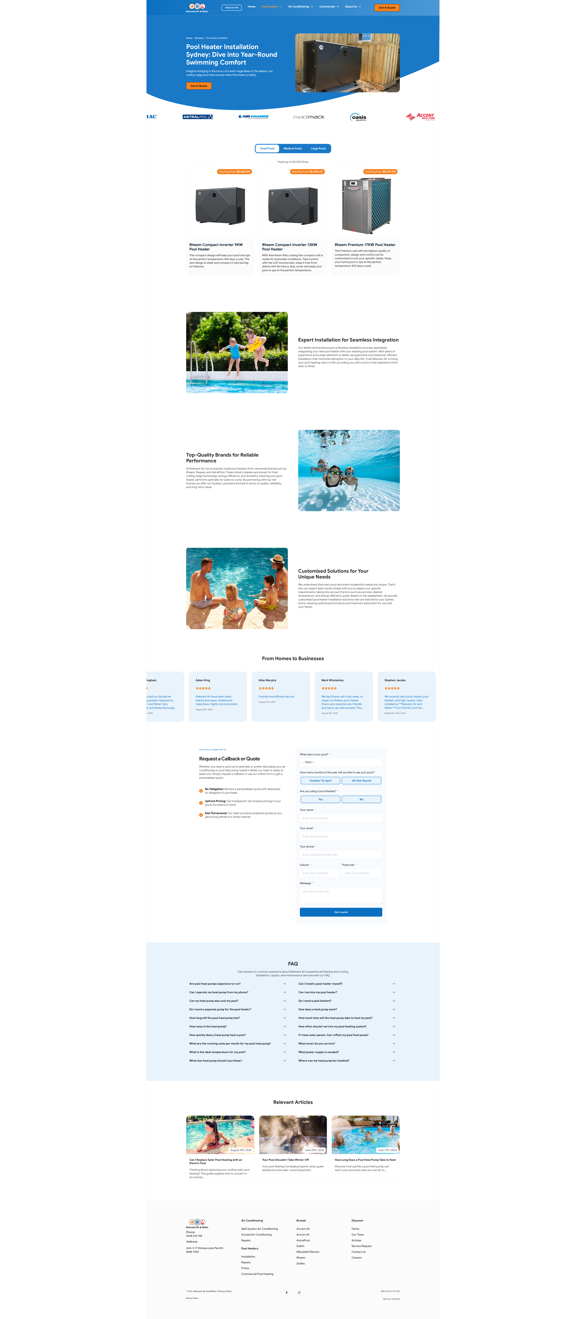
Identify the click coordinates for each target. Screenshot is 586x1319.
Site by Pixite (192, 1298)
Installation (248, 1256)
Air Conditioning (298, 6)
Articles (356, 1240)
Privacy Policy (225, 1291)
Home (251, 6)
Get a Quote (387, 7)
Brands (301, 1220)
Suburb (304, 865)
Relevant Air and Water (205, 1291)
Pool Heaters (270, 6)
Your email (306, 828)
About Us (351, 6)
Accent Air (303, 1228)
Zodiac (301, 1263)
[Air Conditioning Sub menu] (312, 6)
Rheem (301, 1257)
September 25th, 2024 (206, 713)
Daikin (300, 1246)
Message (305, 883)
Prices (245, 1268)
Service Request (362, 1246)
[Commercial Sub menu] (337, 6)
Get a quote (341, 912)
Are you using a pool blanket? (318, 791)
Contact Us (359, 1252)
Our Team (358, 1234)
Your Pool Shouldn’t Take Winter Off (285, 1160)
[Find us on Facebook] (287, 1293)
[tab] (267, 148)
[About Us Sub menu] (359, 6)
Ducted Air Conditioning (256, 1234)
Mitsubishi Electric (308, 1252)
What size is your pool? (314, 754)
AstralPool (303, 1240)
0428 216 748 (231, 7)
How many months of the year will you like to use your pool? (337, 772)
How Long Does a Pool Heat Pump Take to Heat (365, 1160)
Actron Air (303, 1234)
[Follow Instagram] (299, 1293)
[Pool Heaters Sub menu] (280, 6)
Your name (306, 810)
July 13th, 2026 (328, 706)
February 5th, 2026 (393, 713)
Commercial (327, 6)
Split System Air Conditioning (259, 1228)
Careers (357, 1257)
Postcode (348, 865)
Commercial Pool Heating (257, 1274)
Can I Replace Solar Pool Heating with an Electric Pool (215, 1161)
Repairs (246, 1240)
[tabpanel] (293, 217)
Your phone (307, 846)
